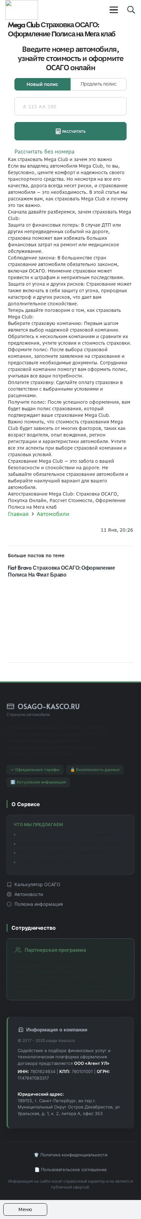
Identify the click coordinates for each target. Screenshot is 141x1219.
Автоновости (28, 894)
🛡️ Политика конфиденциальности (71, 1154)
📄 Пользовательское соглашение (70, 1169)
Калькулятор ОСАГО (37, 884)
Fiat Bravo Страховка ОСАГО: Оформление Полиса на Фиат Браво (61, 571)
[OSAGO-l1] (21, 10)
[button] (114, 10)
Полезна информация (38, 904)
